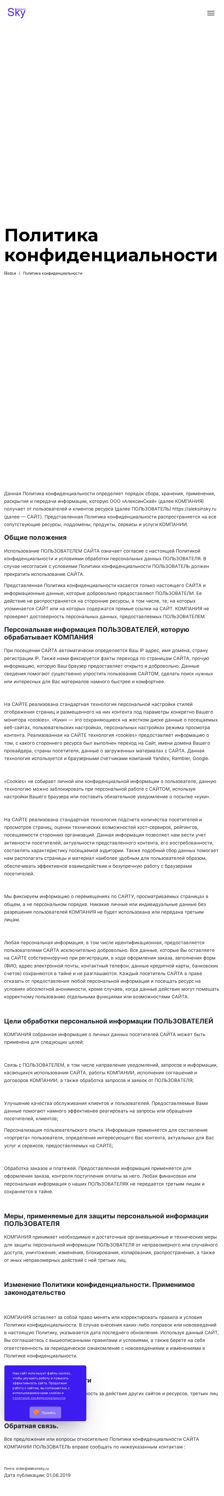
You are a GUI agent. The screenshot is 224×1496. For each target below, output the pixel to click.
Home (10, 273)
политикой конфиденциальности (39, 1398)
